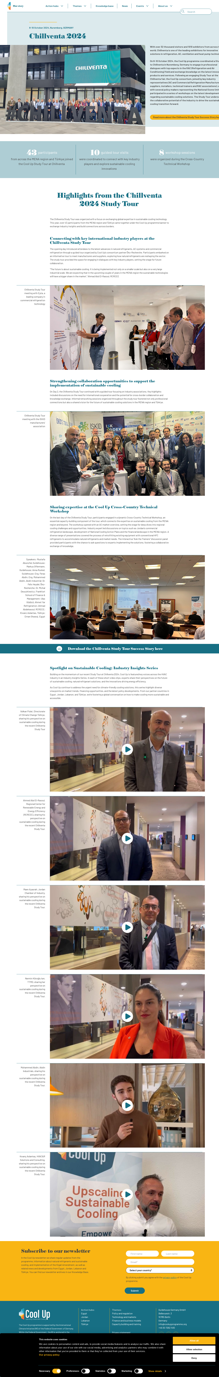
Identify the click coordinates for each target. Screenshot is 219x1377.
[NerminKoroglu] (127, 1016)
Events (140, 5)
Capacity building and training (126, 1324)
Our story (18, 5)
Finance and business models (126, 1320)
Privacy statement (121, 1332)
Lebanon (85, 1320)
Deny (194, 1358)
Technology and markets (124, 1317)
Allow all (194, 1340)
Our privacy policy (49, 1354)
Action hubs (52, 5)
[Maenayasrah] (127, 927)
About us (163, 5)
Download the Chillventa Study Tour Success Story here (115, 648)
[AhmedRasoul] (127, 838)
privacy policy (170, 1277)
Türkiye (84, 1324)
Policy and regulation (122, 1313)
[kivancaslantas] (127, 1194)
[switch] (85, 1371)
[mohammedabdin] (127, 1105)
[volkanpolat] (127, 749)
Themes (77, 5)
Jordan (84, 1317)
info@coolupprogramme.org (173, 1324)
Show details (155, 1371)
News (125, 5)
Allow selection (194, 1349)
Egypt (84, 1313)
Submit (135, 1290)
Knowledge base (105, 5)
